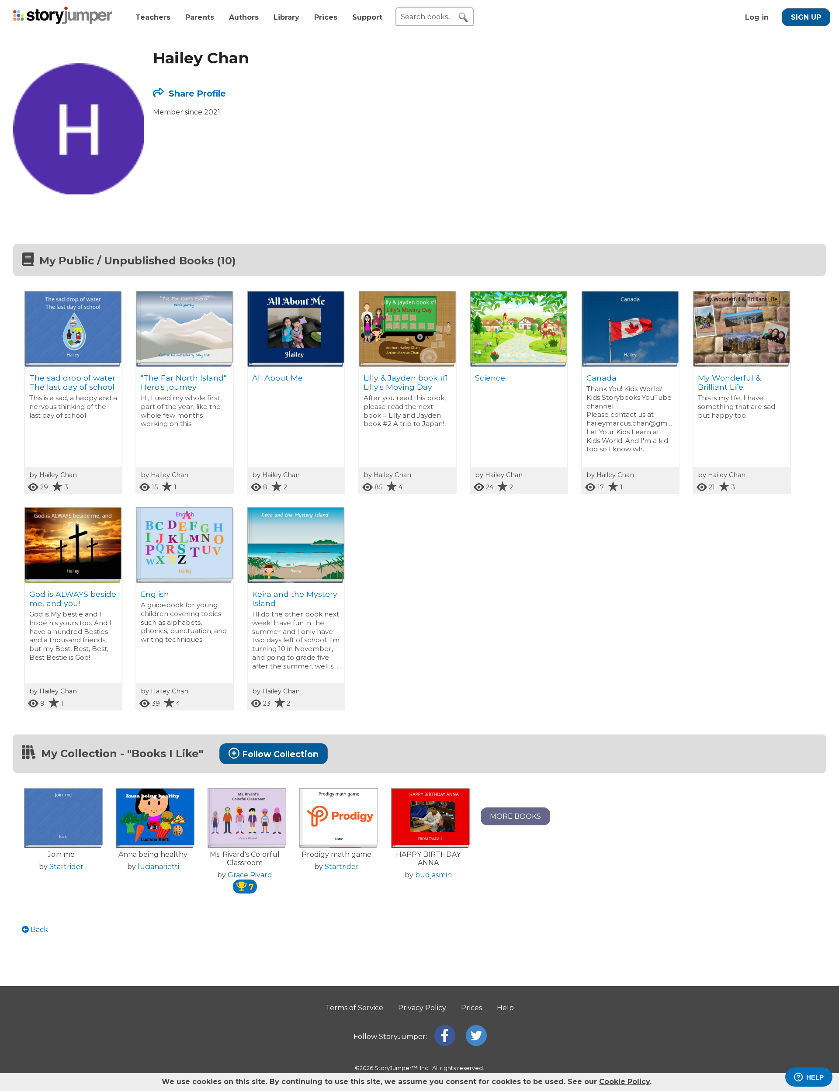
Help (505, 1008)
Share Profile (196, 93)
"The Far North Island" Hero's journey (183, 382)
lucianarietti (158, 866)
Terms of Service (354, 1008)
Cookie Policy (624, 1081)
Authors (244, 17)
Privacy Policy (422, 1008)
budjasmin (433, 875)
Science (490, 377)
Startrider (66, 866)
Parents (199, 17)
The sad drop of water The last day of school (72, 382)
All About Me (277, 377)
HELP (815, 1077)
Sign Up (806, 17)
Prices (325, 17)
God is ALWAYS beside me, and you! (72, 598)
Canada (601, 377)
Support (367, 17)
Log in (757, 17)
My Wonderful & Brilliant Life (729, 382)
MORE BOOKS (515, 816)
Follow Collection (280, 754)
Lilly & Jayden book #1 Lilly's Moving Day (406, 382)
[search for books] (463, 17)
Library (286, 17)
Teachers (152, 17)
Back (38, 929)
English (155, 594)
